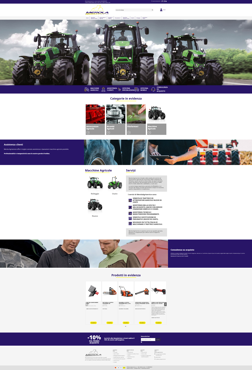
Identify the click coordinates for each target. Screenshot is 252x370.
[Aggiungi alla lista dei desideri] (91, 301)
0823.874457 (158, 357)
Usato (114, 193)
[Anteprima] (95, 301)
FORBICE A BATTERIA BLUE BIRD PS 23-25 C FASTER (157, 303)
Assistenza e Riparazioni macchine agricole (146, 356)
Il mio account (144, 352)
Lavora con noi (116, 360)
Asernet (147, 368)
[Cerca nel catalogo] (152, 10)
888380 (154, 305)
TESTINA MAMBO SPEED (92, 305)
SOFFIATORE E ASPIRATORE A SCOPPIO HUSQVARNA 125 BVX (142, 303)
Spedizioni (129, 358)
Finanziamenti (130, 352)
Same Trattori (116, 353)
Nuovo (95, 216)
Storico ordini (144, 353)
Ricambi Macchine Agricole (119, 357)
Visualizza (93, 322)
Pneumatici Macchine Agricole (119, 358)
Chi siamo (115, 352)
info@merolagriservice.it (161, 359)
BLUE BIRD (153, 304)
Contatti (115, 362)
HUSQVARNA (105, 304)
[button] (125, 326)
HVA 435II (105, 305)
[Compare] (93, 301)
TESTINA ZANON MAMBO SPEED (92, 303)
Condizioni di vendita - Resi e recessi (133, 354)
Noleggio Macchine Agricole (119, 355)
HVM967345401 (122, 305)
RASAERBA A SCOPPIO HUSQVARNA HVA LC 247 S (125, 303)
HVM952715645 (139, 305)
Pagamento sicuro (131, 356)
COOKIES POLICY (137, 368)
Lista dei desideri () (156, 1)
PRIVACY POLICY (130, 368)
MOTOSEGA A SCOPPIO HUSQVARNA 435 (108, 303)
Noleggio (95, 193)
